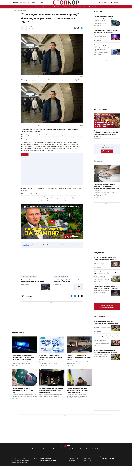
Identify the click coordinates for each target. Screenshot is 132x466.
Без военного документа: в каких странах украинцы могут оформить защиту (105, 47)
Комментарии (28, 296)
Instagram (25, 245)
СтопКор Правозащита (45, 458)
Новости (56, 7)
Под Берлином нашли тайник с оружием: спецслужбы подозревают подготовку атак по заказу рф (23, 357)
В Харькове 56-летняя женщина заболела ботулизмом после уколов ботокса (50, 357)
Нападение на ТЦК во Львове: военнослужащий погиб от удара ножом (22, 390)
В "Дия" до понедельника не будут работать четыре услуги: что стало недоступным (105, 259)
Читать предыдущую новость (29, 276)
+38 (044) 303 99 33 (107, 307)
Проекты (38, 7)
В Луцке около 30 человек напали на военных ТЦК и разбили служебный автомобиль (105, 288)
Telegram (62, 244)
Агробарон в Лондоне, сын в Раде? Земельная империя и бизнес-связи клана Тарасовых (105, 352)
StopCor (31, 27)
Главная (14, 10)
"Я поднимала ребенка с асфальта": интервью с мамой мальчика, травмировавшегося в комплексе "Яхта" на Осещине (107, 187)
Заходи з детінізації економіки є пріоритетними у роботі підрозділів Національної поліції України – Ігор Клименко (35, 282)
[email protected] (24, 462)
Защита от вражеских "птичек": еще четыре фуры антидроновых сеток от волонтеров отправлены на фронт (106, 133)
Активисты (42, 463)
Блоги (65, 7)
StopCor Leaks (81, 7)
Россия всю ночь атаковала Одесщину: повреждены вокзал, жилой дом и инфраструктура (51, 390)
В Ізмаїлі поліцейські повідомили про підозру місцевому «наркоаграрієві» (67, 281)
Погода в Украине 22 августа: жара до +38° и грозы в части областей (106, 31)
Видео (47, 7)
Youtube (72, 244)
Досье (72, 7)
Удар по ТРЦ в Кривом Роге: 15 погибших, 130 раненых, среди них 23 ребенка (79, 357)
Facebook (67, 244)
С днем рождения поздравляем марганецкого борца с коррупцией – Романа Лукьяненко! (78, 390)
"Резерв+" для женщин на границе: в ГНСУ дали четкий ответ (106, 273)
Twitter (76, 244)
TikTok (30, 245)
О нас (40, 456)
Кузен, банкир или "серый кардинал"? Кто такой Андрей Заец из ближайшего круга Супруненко (106, 338)
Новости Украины (22, 10)
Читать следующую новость (61, 276)
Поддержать (104, 2)
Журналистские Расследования (47, 460)
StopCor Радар (92, 7)
